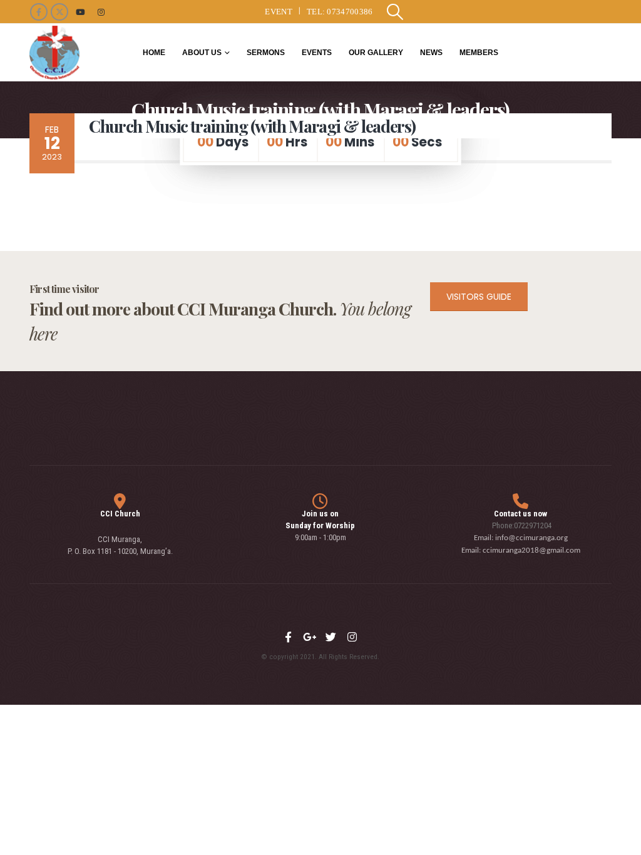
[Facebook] (39, 12)
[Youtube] (80, 12)
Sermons (266, 52)
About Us (202, 52)
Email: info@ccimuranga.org (521, 538)
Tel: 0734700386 (340, 11)
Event (278, 11)
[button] (395, 12)
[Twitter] (331, 637)
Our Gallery (376, 52)
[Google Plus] (309, 637)
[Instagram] (101, 12)
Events (317, 52)
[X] (59, 12)
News (431, 52)
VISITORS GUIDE (478, 296)
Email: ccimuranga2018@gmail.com (520, 550)
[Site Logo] (54, 52)
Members (478, 52)
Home (154, 52)
